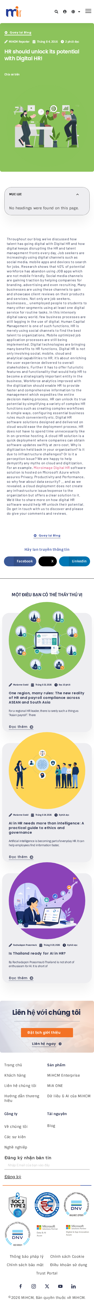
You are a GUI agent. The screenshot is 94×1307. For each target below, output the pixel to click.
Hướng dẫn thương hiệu (21, 1098)
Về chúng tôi (16, 1126)
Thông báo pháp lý (27, 1256)
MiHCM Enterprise (63, 1075)
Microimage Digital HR (52, 467)
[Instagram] (33, 1286)
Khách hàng (15, 1075)
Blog (51, 1125)
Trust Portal (47, 1273)
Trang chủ (13, 1065)
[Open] (79, 11)
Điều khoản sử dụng (68, 1265)
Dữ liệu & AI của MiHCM (69, 1096)
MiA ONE (55, 1085)
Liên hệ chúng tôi (20, 1085)
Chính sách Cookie (67, 1256)
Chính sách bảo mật (25, 1265)
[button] (27, 74)
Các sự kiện (15, 1137)
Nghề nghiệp (15, 1147)
